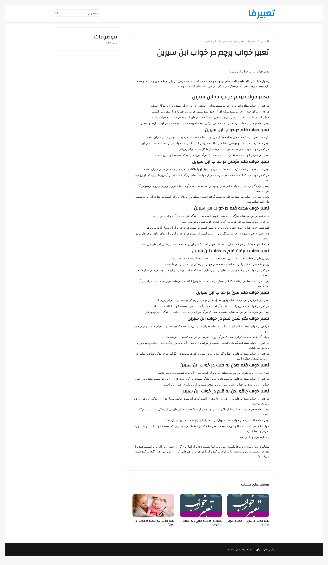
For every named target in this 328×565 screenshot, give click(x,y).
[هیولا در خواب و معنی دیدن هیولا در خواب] (201, 505)
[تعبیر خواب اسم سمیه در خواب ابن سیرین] (153, 505)
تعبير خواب (251, 40)
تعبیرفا (263, 40)
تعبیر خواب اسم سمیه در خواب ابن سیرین (154, 523)
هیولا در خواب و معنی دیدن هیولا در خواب (202, 523)
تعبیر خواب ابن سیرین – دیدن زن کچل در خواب (248, 523)
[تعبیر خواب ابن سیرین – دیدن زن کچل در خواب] (248, 505)
